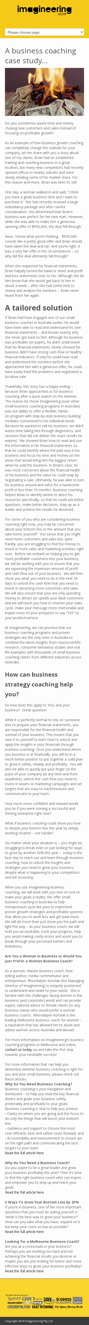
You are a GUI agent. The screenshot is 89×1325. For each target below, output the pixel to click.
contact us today (19, 1049)
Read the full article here (25, 1153)
